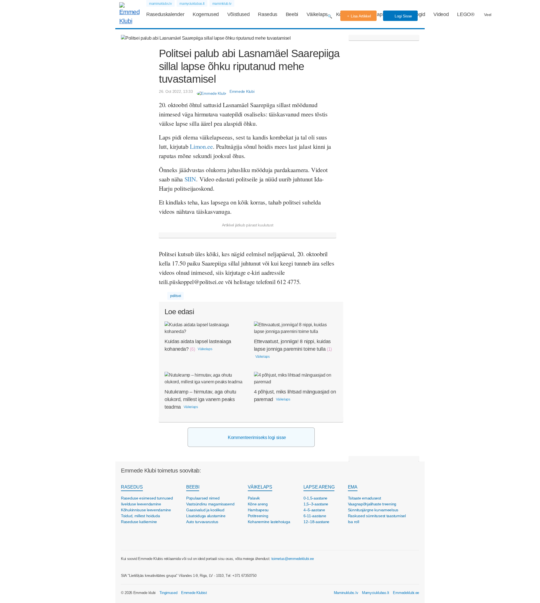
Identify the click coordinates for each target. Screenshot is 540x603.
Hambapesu (258, 510)
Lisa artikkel (361, 16)
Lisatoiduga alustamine (206, 516)
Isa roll (353, 521)
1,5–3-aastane (315, 504)
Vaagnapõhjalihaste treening (372, 504)
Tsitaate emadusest (364, 498)
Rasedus (267, 14)
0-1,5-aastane (315, 498)
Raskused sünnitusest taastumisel (377, 516)
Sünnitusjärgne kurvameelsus (373, 510)
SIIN (190, 179)
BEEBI (192, 487)
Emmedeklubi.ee (406, 593)
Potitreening (258, 516)
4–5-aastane (314, 510)
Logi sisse (402, 16)
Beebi (292, 14)
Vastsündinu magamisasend (210, 504)
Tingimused (168, 593)
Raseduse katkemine (139, 521)
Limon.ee (201, 146)
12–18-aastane (316, 521)
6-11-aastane (314, 516)
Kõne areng (258, 504)
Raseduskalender (165, 14)
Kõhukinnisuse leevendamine (146, 510)
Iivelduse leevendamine (141, 504)
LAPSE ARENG (318, 487)
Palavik (254, 498)
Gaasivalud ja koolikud (205, 510)
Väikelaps (317, 14)
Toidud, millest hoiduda (140, 516)
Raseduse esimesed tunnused (147, 498)
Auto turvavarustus (202, 521)
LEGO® (465, 14)
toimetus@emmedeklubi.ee (292, 559)
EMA (352, 487)
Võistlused (238, 14)
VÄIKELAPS (260, 487)
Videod (441, 14)
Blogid (418, 14)
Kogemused (206, 14)
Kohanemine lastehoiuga (269, 521)
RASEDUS (132, 487)
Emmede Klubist (194, 593)
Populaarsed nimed (202, 498)
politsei (175, 296)
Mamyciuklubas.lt (375, 593)
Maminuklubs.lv (346, 593)
